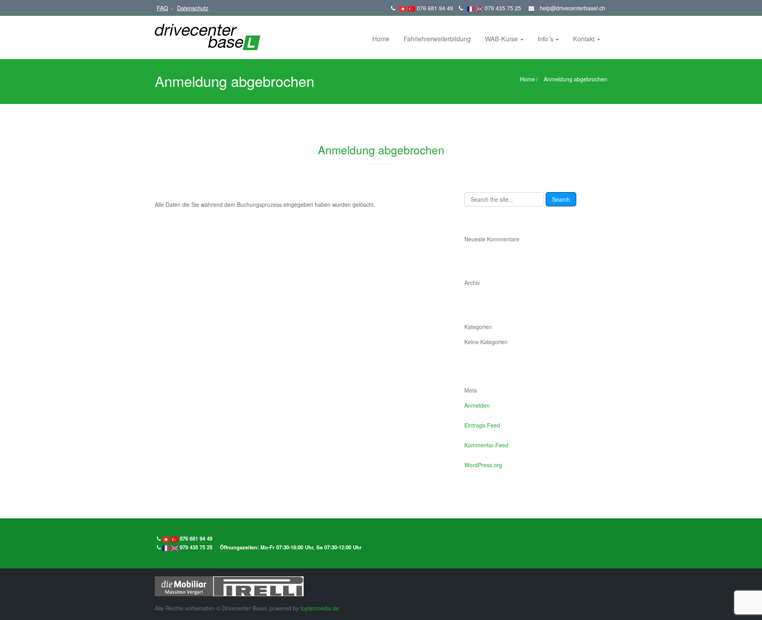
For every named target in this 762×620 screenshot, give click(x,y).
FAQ (162, 8)
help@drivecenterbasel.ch (571, 8)
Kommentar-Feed (486, 445)
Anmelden (477, 405)
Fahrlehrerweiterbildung (437, 38)
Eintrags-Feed (482, 425)
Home (380, 38)
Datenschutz (192, 8)
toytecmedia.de (319, 608)
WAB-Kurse (502, 38)
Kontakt (584, 38)
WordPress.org (483, 465)
